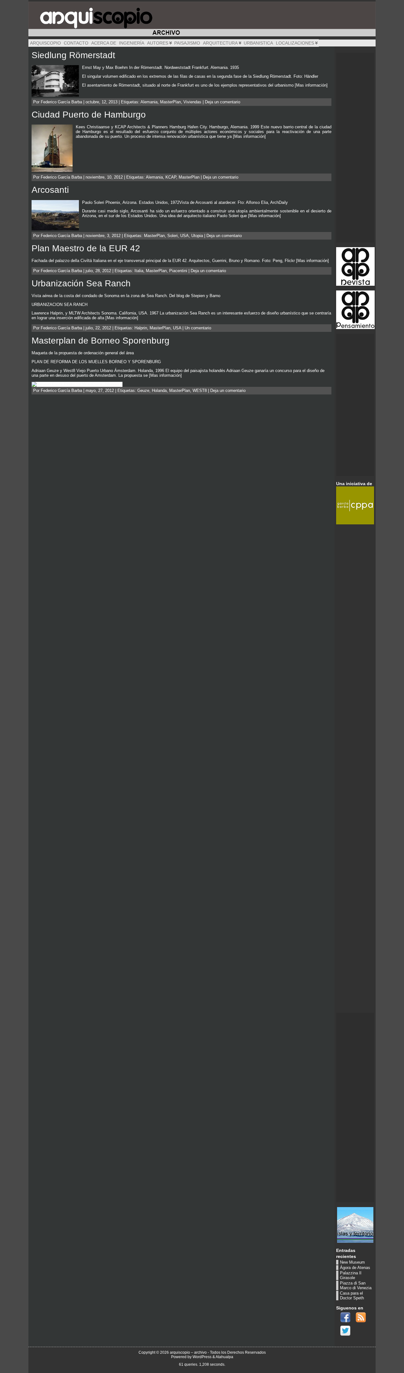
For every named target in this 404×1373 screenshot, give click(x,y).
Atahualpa (224, 1357)
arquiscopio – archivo (188, 1352)
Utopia (197, 235)
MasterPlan (170, 102)
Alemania (148, 102)
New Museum (352, 1262)
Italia (138, 270)
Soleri (172, 235)
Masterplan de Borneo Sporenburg (100, 340)
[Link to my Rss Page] (361, 1317)
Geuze (143, 390)
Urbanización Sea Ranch (81, 283)
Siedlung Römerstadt (73, 55)
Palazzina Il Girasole (350, 1275)
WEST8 (200, 390)
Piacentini (178, 270)
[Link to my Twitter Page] (345, 1331)
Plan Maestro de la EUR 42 (86, 248)
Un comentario (198, 328)
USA (184, 235)
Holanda (159, 390)
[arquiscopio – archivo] (202, 19)
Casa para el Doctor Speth (352, 1295)
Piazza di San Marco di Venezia (355, 1285)
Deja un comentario (222, 102)
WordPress (202, 1357)
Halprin (140, 328)
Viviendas (192, 102)
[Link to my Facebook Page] (345, 1317)
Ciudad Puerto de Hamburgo (89, 114)
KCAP (170, 177)
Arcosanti (50, 190)
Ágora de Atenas (355, 1267)
